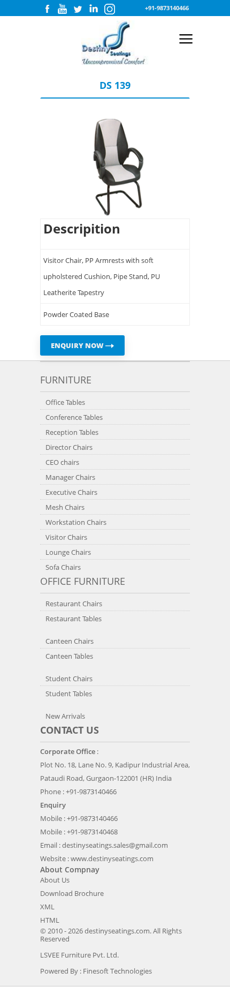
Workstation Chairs (75, 522)
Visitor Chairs (66, 537)
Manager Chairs (70, 477)
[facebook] (47, 11)
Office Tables (65, 402)
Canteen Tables (69, 656)
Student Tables (68, 693)
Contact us (69, 730)
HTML (49, 920)
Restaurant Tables (73, 618)
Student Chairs (69, 678)
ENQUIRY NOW (78, 345)
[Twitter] (77, 11)
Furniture (65, 379)
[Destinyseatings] (115, 62)
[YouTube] (62, 11)
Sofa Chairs (63, 567)
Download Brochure (72, 893)
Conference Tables (74, 417)
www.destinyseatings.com (112, 858)
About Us (55, 880)
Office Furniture (82, 581)
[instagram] (109, 12)
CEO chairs (62, 462)
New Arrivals (65, 716)
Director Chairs (69, 447)
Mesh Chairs (65, 507)
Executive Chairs (71, 492)
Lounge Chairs (68, 552)
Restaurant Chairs (73, 603)
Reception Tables (71, 432)
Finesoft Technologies (117, 971)
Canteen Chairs (69, 641)
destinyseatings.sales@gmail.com (115, 845)
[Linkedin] (93, 11)
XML (47, 906)
